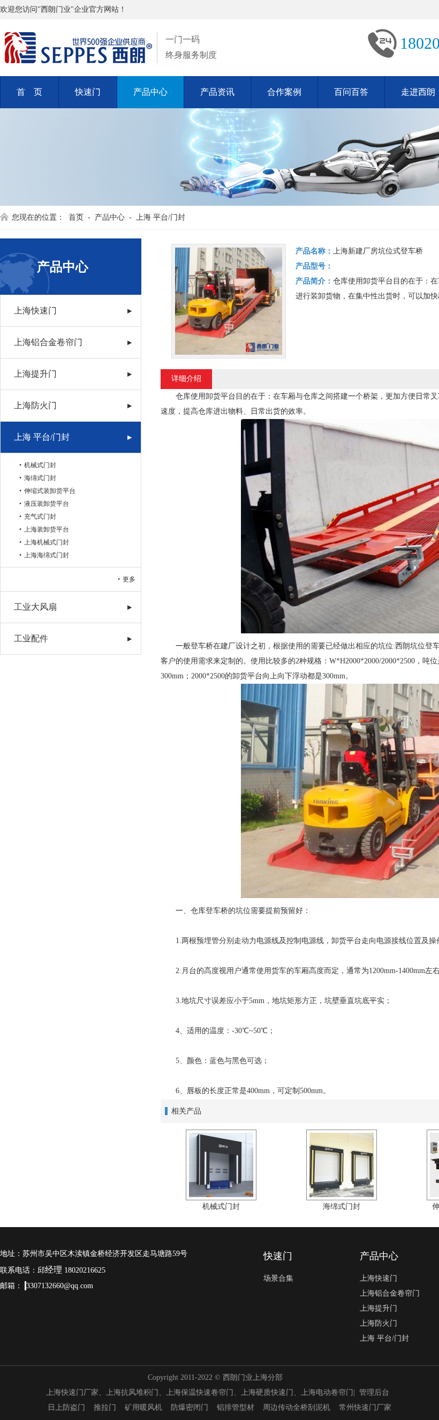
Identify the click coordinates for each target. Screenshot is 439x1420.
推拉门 (105, 1407)
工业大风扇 (35, 606)
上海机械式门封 (46, 542)
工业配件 (31, 638)
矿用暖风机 (143, 1407)
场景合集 (278, 1278)
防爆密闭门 (189, 1407)
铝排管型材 (235, 1407)
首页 (76, 217)
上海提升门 (35, 373)
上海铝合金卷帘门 (48, 342)
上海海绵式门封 (46, 555)
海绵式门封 (40, 478)
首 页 (29, 91)
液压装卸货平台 (46, 503)
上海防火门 (35, 405)
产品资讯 (217, 91)
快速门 (88, 91)
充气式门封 (40, 516)
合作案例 (284, 91)
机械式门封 (40, 465)
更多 (129, 579)
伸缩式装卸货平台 (49, 491)
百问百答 (351, 91)
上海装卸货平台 (46, 529)
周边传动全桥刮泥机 (296, 1407)
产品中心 (150, 91)
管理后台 (374, 1392)
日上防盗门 (66, 1407)
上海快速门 (35, 310)
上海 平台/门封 (160, 217)
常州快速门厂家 (365, 1407)
